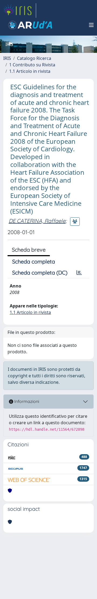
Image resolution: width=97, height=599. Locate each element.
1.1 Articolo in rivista (29, 71)
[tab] (79, 272)
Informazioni (26, 401)
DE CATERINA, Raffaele (37, 220)
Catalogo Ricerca (34, 58)
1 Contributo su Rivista (32, 65)
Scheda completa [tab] (33, 261)
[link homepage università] (30, 25)
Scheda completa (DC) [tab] (39, 272)
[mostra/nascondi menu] (91, 25)
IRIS (7, 58)
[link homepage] (19, 10)
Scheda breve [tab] (29, 249)
